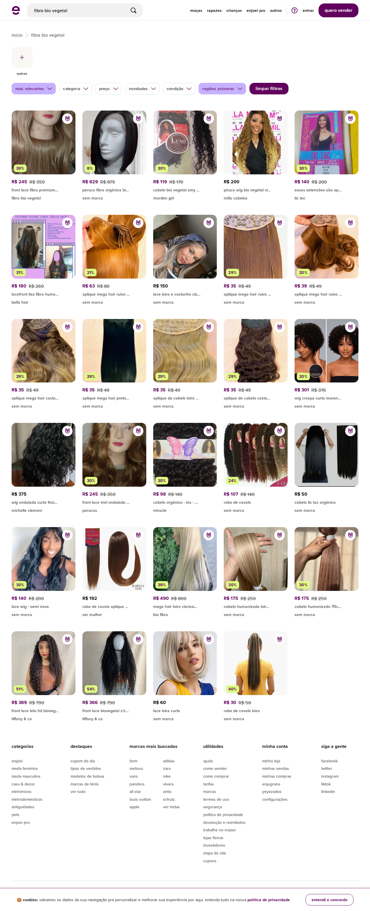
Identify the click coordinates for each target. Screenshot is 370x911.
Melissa (136, 768)
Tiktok (326, 784)
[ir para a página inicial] (16, 13)
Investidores (214, 845)
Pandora (137, 784)
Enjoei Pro (21, 822)
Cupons (210, 861)
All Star (135, 791)
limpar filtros (269, 88)
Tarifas (208, 784)
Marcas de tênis (85, 784)
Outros (276, 10)
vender (338, 10)
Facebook (329, 761)
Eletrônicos (22, 791)
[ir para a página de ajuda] (294, 10)
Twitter (326, 768)
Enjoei (17, 761)
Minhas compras (276, 776)
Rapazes (214, 10)
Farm (133, 761)
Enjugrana (271, 784)
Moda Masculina (26, 776)
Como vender (215, 768)
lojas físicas (213, 838)
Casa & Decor (23, 784)
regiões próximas (218, 89)
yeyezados (272, 791)
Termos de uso (216, 799)
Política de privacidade (223, 814)
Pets (15, 814)
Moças (196, 10)
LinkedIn (328, 791)
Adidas (169, 761)
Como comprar (216, 776)
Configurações (275, 799)
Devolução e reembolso (224, 822)
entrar (308, 10)
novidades (138, 89)
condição (175, 89)
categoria (71, 89)
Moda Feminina (25, 768)
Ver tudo (78, 791)
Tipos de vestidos (86, 768)
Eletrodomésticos (27, 799)
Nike (167, 776)
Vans (134, 776)
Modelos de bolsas (87, 776)
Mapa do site (214, 853)
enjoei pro (256, 10)
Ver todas (171, 807)
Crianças (234, 10)
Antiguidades (23, 807)
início (17, 35)
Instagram (329, 776)
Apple (134, 807)
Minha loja (271, 761)
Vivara (168, 784)
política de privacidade (268, 900)
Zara (167, 768)
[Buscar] (133, 10)
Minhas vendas (275, 768)
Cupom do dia (83, 761)
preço (104, 89)
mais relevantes (29, 89)
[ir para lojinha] (185, 189)
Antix (167, 791)
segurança (212, 807)
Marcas (209, 791)
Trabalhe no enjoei (219, 830)
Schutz (169, 799)
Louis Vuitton (140, 799)
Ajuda (208, 761)
